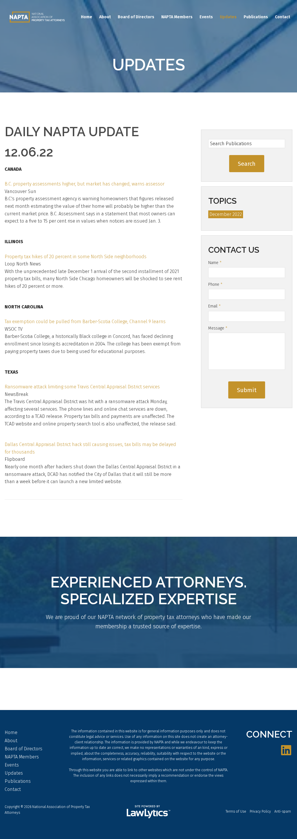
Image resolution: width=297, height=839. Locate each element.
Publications (256, 16)
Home (86, 16)
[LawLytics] (148, 811)
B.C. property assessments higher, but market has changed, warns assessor (84, 184)
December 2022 (225, 214)
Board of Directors (136, 16)
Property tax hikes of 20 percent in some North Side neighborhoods (75, 256)
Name (215, 262)
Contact (282, 16)
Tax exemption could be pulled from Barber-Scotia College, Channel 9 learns (85, 321)
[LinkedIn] (286, 751)
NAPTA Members (177, 16)
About (105, 16)
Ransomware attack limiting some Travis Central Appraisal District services (82, 387)
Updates (228, 16)
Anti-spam (282, 811)
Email (214, 306)
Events (206, 16)
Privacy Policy (260, 811)
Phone (215, 284)
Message (217, 328)
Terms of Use (236, 811)
